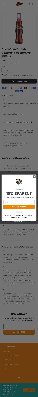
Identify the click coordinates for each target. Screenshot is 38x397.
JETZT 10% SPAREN (19, 207)
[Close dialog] (34, 176)
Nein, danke (19, 212)
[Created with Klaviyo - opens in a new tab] (19, 221)
